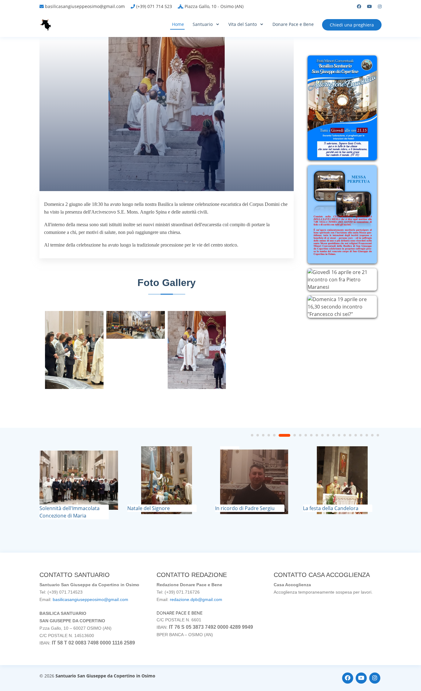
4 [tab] (269, 435)
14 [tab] (333, 435)
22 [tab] (378, 435)
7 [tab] (294, 435)
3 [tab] (263, 435)
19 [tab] (361, 435)
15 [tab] (339, 435)
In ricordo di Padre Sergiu (245, 508)
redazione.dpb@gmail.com (196, 599)
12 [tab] (322, 435)
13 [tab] (328, 435)
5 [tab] (274, 435)
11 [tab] (317, 435)
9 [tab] (306, 435)
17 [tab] (350, 435)
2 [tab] (257, 435)
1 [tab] (252, 435)
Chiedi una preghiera (352, 25)
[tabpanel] (78, 482)
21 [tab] (372, 435)
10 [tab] (311, 435)
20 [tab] (367, 435)
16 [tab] (344, 435)
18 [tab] (355, 435)
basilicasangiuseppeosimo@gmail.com (90, 599)
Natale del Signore (148, 508)
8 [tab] (300, 435)
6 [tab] (284, 435)
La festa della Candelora (330, 508)
